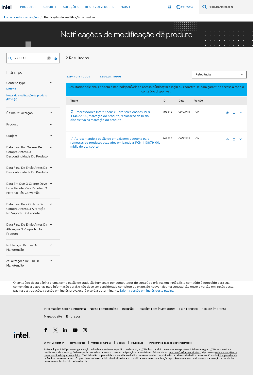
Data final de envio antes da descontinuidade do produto (27, 170)
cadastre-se (191, 87)
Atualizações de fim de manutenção (23, 263)
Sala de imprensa (214, 309)
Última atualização (19, 113)
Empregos (73, 316)
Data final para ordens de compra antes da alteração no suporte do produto (25, 208)
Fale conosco (188, 309)
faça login (171, 87)
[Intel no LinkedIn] (65, 330)
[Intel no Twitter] (55, 330)
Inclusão (128, 309)
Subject (11, 136)
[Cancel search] (49, 58)
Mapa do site (53, 316)
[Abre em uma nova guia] (227, 112)
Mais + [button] (125, 7)
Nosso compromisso (104, 309)
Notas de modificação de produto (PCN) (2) (26, 97)
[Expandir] (240, 111)
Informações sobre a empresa (65, 309)
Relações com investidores (156, 309)
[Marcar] (234, 114)
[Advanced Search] (55, 58)
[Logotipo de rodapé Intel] (22, 335)
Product (12, 124)
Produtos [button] (28, 7)
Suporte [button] (50, 7)
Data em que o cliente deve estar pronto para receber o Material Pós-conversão (26, 188)
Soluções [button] (71, 7)
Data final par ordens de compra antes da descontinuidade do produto (27, 151)
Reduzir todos (111, 76)
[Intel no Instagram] (84, 330)
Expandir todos (78, 76)
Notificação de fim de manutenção (22, 247)
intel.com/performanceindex (184, 352)
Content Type (16, 83)
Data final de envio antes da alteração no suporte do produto (26, 229)
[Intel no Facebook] (45, 330)
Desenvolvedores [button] (99, 7)
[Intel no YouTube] (75, 330)
